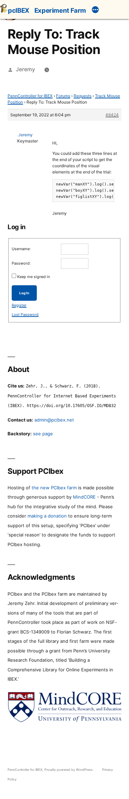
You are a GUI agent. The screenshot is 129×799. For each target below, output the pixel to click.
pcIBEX (18, 10)
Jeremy (25, 69)
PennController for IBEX (30, 95)
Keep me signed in (33, 276)
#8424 (112, 114)
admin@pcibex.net (54, 420)
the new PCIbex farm (54, 487)
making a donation (47, 516)
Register (19, 305)
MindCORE (84, 497)
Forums (63, 95)
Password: (21, 263)
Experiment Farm (60, 10)
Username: (21, 248)
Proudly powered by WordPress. (69, 769)
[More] (95, 11)
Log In (24, 293)
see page (43, 433)
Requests (83, 95)
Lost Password (25, 314)
